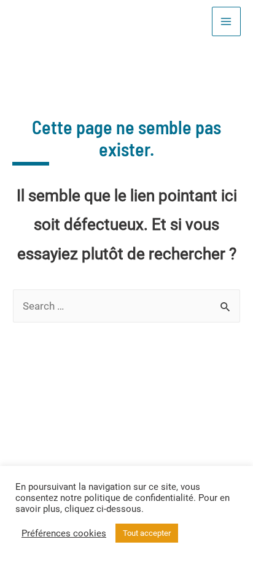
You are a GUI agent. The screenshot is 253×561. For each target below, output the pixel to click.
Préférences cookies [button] (63, 533)
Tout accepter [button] (147, 533)
